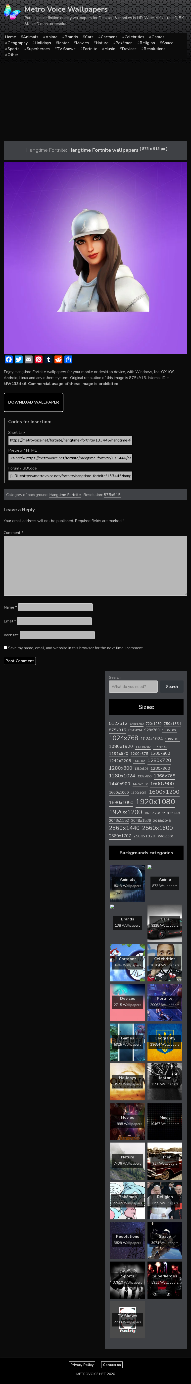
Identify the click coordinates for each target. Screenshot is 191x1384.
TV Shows (66, 49)
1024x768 (123, 738)
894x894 (135, 730)
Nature (102, 43)
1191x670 (118, 753)
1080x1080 (172, 739)
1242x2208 (120, 761)
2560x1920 (144, 836)
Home (10, 37)
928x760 (152, 730)
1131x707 (143, 747)
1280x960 (160, 768)
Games (157, 37)
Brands (71, 37)
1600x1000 (119, 792)
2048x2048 (162, 821)
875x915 (112, 495)
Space (167, 43)
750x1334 (172, 723)
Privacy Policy (82, 1364)
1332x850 (144, 776)
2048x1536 (141, 820)
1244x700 (139, 761)
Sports (13, 49)
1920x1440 (171, 813)
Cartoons (109, 37)
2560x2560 (165, 836)
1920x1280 (152, 813)
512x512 (118, 723)
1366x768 (164, 776)
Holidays (43, 43)
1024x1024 (152, 739)
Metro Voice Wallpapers (66, 9)
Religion (147, 43)
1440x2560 (140, 784)
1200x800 (160, 753)
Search (115, 677)
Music (109, 49)
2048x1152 (119, 820)
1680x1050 (121, 802)
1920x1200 (125, 812)
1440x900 (119, 784)
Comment (13, 532)
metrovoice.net (91, 1374)
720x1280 (153, 723)
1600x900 (162, 783)
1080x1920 (121, 746)
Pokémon (124, 43)
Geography (17, 43)
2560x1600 (157, 828)
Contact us (112, 1364)
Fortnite (90, 49)
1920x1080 (155, 802)
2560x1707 (120, 836)
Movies (82, 43)
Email (10, 621)
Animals (30, 37)
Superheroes (38, 49)
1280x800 (120, 768)
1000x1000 (169, 730)
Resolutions (154, 49)
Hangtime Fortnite (65, 495)
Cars (89, 37)
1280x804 (141, 769)
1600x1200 (164, 792)
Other (12, 55)
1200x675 (139, 753)
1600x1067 (138, 793)
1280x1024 (122, 775)
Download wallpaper (33, 402)
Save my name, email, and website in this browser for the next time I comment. (75, 648)
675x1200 (136, 724)
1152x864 (160, 747)
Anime (51, 37)
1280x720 (159, 760)
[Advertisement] (95, 100)
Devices (129, 49)
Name (10, 607)
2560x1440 (124, 828)
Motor (63, 43)
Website (11, 635)
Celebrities (134, 37)
